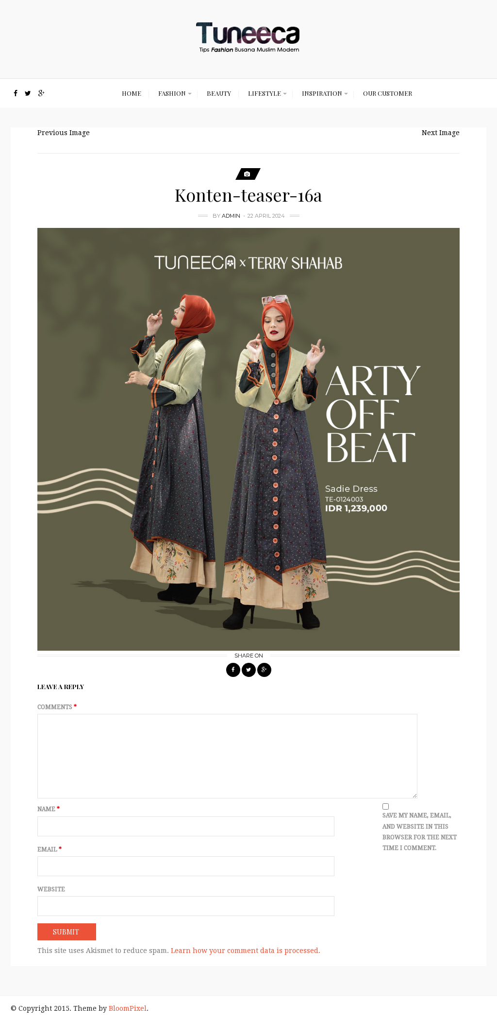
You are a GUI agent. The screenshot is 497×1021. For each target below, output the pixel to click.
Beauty (219, 93)
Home (131, 93)
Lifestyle (264, 93)
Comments (57, 707)
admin (231, 215)
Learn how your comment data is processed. (245, 950)
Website (51, 889)
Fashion (172, 93)
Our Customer (387, 93)
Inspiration (322, 93)
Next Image (441, 133)
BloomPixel (128, 1008)
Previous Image (63, 133)
